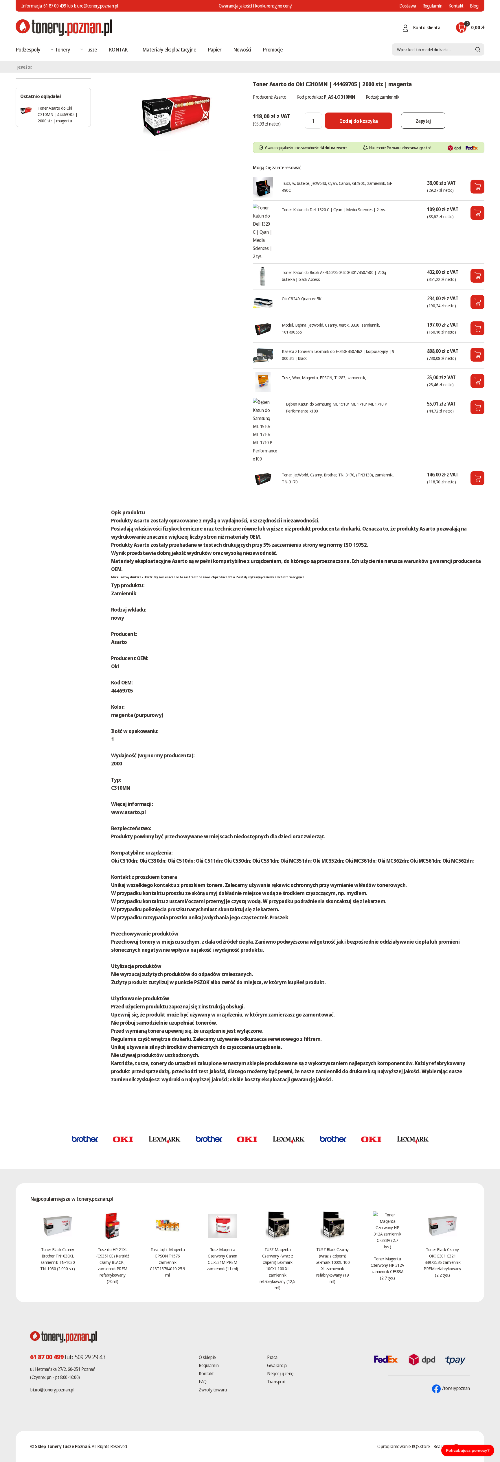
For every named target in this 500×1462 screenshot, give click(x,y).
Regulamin (432, 6)
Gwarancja (277, 1365)
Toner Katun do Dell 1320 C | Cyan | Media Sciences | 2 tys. (333, 209)
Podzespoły (28, 49)
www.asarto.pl (128, 812)
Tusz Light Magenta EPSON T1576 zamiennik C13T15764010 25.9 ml (167, 1262)
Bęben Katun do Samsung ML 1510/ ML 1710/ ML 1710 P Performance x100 (336, 407)
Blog (474, 6)
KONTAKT (120, 49)
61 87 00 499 (54, 6)
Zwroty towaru (213, 1389)
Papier (215, 49)
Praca (272, 1357)
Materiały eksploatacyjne (169, 49)
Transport (276, 1381)
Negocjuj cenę (280, 1373)
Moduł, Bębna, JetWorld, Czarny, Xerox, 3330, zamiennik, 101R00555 (331, 328)
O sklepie (207, 1357)
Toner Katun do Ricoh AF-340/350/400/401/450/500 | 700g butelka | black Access (334, 275)
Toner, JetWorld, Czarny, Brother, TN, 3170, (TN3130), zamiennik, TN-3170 (338, 478)
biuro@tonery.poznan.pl (52, 1389)
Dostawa (407, 6)
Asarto (280, 97)
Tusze (90, 49)
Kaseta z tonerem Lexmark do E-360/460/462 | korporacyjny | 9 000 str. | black (338, 354)
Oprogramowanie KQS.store (403, 1446)
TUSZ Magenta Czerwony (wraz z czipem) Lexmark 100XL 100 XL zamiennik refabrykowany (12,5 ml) (277, 1268)
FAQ (203, 1381)
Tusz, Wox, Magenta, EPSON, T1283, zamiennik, (324, 377)
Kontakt (456, 6)
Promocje (273, 49)
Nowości (242, 49)
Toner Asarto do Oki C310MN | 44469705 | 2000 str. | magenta (57, 114)
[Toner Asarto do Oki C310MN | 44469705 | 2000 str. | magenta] (176, 114)
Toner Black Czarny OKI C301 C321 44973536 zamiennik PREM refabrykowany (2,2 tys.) (442, 1262)
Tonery (62, 49)
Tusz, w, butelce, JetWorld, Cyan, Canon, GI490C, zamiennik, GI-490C (337, 186)
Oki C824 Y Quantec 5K (301, 298)
